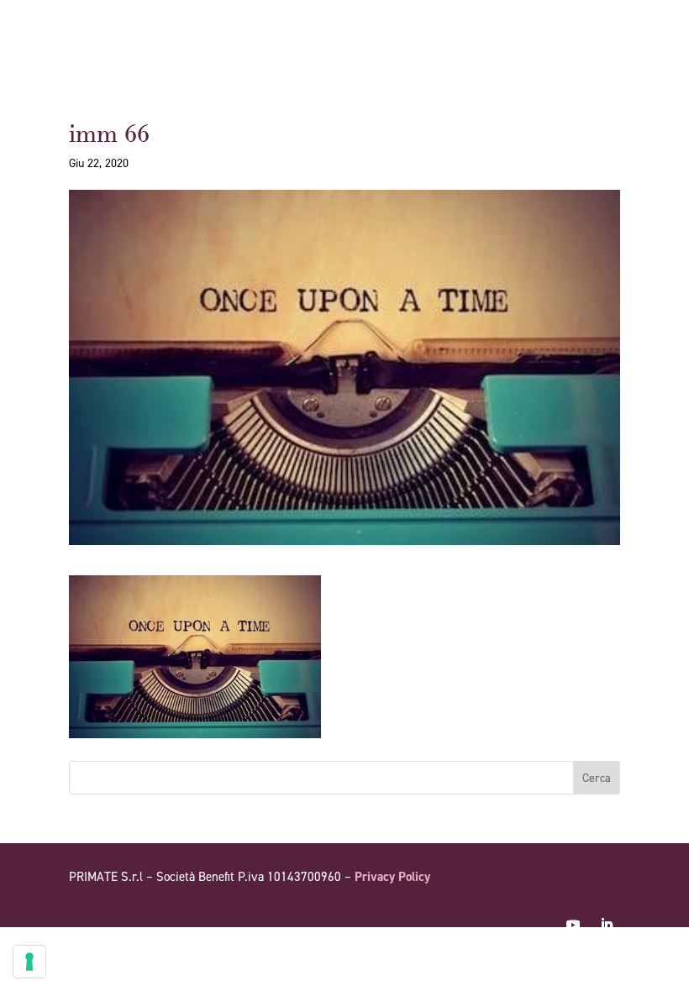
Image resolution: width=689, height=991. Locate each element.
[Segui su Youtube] (573, 924)
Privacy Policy (392, 876)
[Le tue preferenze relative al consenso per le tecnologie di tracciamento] (29, 962)
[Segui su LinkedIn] (606, 924)
